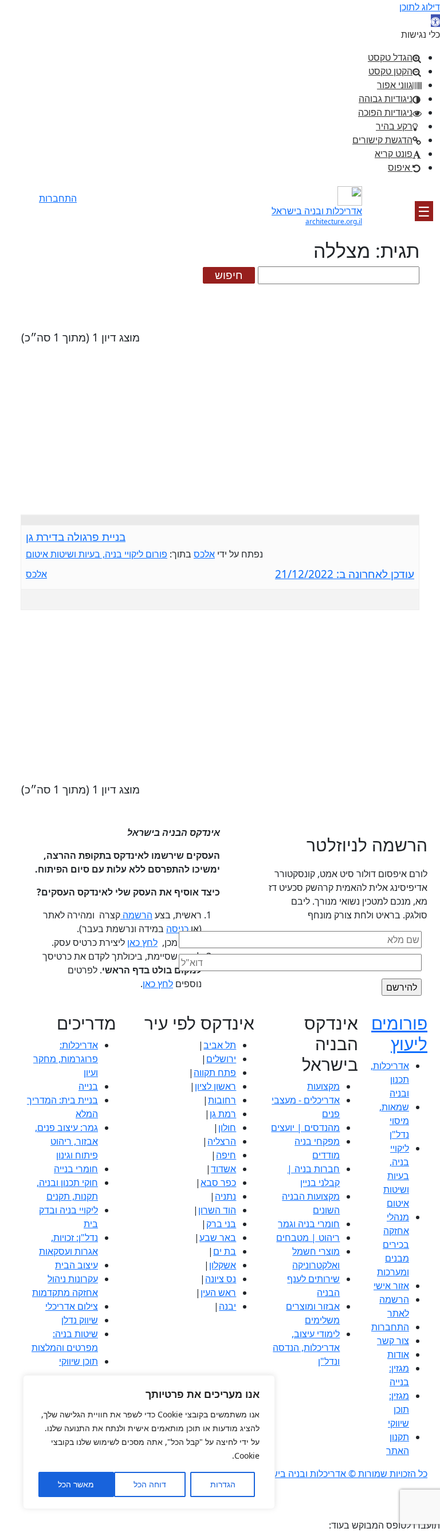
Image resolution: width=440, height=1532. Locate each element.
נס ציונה (220, 1278)
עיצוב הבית (76, 1265)
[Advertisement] (220, 434)
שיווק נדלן (79, 1320)
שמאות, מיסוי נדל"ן (394, 1121)
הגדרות (222, 1484)
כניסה (177, 928)
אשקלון (222, 1265)
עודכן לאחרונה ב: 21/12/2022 (344, 574)
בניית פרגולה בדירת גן (75, 536)
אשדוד (223, 1168)
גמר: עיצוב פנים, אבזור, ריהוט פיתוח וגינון (66, 1141)
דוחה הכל (149, 1484)
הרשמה (58, 215)
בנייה (88, 1086)
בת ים (224, 1251)
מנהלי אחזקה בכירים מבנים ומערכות (393, 1244)
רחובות (222, 1100)
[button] (435, 20)
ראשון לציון (215, 1086)
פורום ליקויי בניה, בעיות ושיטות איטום (96, 554)
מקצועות (323, 1086)
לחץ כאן (142, 942)
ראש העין (218, 1292)
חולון (227, 1127)
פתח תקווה (215, 1072)
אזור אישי (391, 1285)
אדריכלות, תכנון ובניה (390, 1079)
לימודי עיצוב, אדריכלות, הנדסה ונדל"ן (306, 1347)
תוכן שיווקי (78, 1361)
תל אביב (219, 1045)
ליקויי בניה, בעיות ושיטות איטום (396, 1175)
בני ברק (221, 1223)
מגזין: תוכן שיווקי (398, 1409)
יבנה (227, 1306)
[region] (149, 1442)
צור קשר (393, 1340)
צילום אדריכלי (71, 1306)
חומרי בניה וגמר (309, 1223)
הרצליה (221, 1141)
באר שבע (217, 1237)
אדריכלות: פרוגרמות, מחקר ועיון (65, 1059)
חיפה (226, 1155)
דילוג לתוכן (419, 7)
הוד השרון (217, 1210)
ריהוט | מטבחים (308, 1237)
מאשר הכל (76, 1484)
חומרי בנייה (76, 1168)
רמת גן (223, 1113)
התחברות (58, 198)
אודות (398, 1354)
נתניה (225, 1196)
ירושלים (221, 1058)
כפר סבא (218, 1182)
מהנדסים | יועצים (305, 1127)
